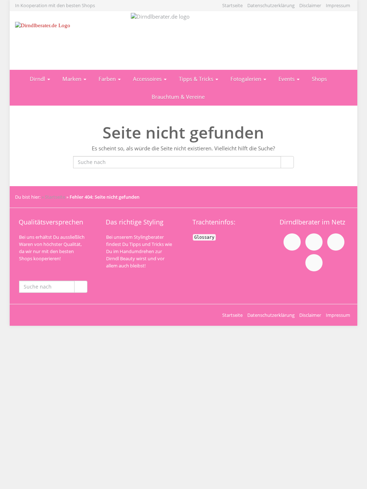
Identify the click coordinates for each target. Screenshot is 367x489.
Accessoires (148, 78)
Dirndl (38, 78)
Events (287, 78)
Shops (319, 78)
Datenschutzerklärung (271, 5)
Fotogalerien (246, 78)
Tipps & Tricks (197, 78)
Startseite (232, 5)
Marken (72, 78)
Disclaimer (310, 5)
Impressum (338, 5)
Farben (108, 78)
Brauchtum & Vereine (178, 96)
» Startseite (53, 197)
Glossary (204, 237)
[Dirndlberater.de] (67, 40)
